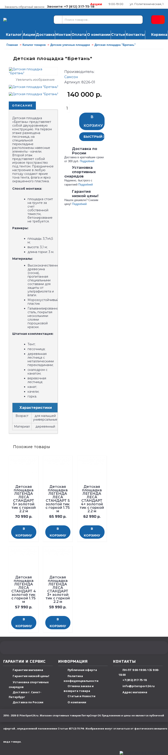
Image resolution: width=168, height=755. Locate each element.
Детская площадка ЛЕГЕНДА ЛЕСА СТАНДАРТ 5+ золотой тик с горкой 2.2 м (23, 499)
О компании (77, 702)
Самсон (71, 77)
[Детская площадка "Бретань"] (35, 85)
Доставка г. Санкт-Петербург (25, 694)
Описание (22, 105)
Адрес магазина (134, 692)
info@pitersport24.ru (138, 686)
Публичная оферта (82, 670)
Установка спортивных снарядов (29, 684)
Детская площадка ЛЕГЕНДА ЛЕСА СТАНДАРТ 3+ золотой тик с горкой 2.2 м (58, 589)
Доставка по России (28, 702)
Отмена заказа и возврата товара (79, 688)
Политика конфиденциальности (81, 678)
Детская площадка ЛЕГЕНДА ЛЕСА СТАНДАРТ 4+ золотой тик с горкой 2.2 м (92, 499)
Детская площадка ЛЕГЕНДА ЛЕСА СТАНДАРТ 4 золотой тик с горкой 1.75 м (23, 589)
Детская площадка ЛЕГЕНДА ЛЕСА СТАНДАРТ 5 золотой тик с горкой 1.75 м (58, 499)
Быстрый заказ (94, 136)
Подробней (87, 161)
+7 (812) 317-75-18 (134, 680)
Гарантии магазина (28, 670)
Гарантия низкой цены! (31, 676)
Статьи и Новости (81, 696)
